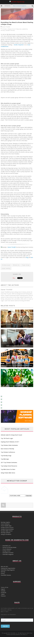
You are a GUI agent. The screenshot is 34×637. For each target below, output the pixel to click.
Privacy (3, 573)
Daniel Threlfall (6, 26)
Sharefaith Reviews (6, 575)
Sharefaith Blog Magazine (8, 570)
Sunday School (6, 551)
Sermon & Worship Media (9, 547)
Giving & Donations (6, 534)
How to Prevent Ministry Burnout (17, 345)
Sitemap (3, 571)
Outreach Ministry (10, 30)
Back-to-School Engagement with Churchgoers (17, 365)
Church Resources (16, 29)
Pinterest (3, 596)
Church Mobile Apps (6, 525)
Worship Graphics (5, 522)
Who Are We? (4, 566)
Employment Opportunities (8, 568)
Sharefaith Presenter (7, 552)
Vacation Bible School (6, 531)
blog (27, 257)
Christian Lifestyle (7, 29)
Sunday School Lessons (7, 527)
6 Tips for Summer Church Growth (17, 385)
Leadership (25, 29)
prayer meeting (6, 268)
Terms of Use (4, 587)
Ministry (3, 30)
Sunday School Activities (7, 529)
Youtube (3, 591)
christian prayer (6, 265)
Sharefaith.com (6, 545)
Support (3, 589)
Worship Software (5, 532)
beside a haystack (18, 45)
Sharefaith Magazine (7, 554)
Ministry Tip (16, 265)
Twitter (3, 594)
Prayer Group (25, 265)
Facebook (3, 592)
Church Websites (5, 524)
